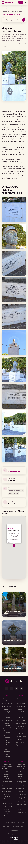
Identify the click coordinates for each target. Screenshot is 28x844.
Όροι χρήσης (20, 822)
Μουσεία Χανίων (21, 723)
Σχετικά (13, 822)
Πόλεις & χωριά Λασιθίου (21, 798)
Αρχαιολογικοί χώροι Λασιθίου (21, 765)
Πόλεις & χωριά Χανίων (21, 732)
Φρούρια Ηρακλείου (7, 755)
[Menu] (25, 2)
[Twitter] (21, 688)
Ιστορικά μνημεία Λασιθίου (21, 782)
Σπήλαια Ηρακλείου (7, 745)
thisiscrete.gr (10, 834)
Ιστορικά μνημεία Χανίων (21, 716)
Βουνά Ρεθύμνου (7, 769)
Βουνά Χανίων (21, 703)
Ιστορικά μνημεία (16, 11)
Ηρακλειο (7, 695)
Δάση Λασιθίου (21, 771)
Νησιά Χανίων (21, 726)
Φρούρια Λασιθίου (21, 812)
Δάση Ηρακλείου (7, 706)
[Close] (19, 526)
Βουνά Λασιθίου (21, 769)
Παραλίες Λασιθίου (21, 794)
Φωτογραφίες (15, 826)
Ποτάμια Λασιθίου (21, 801)
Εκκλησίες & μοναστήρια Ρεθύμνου (7, 776)
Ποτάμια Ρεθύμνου (7, 803)
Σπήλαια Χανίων (21, 739)
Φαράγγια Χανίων (21, 742)
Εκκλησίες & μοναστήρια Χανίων (21, 711)
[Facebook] (11, 688)
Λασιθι (21, 761)
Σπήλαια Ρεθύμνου (7, 806)
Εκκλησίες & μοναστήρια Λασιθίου (21, 776)
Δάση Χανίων (21, 706)
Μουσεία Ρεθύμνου (7, 788)
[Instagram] (6, 688)
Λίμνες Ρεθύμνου (7, 785)
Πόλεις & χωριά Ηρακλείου (7, 736)
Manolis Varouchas (14, 504)
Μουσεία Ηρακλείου (7, 724)
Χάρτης (23, 826)
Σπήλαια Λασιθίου (21, 804)
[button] (14, 545)
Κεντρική (6, 11)
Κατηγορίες (6, 826)
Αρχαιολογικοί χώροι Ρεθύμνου (7, 765)
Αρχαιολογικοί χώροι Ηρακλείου (7, 699)
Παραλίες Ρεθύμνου (7, 795)
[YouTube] (16, 688)
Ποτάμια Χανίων (21, 736)
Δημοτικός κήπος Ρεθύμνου (13, 668)
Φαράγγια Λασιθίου (21, 808)
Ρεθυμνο (7, 761)
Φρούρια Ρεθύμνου (7, 815)
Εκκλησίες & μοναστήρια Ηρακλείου (7, 711)
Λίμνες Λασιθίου (21, 785)
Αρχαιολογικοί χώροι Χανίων (21, 699)
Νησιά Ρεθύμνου (7, 791)
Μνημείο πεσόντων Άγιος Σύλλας (13, 612)
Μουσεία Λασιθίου (21, 788)
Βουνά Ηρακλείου (7, 703)
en (20, 2)
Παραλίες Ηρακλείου (7, 731)
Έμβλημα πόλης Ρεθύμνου (13, 641)
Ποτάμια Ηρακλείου (7, 741)
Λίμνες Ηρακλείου (7, 720)
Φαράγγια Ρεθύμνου (7, 810)
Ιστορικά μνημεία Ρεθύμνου (7, 782)
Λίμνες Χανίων (21, 720)
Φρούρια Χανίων (21, 745)
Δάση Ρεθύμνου (7, 771)
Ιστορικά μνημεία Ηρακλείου (16, 490)
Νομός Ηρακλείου (13, 493)
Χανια (21, 695)
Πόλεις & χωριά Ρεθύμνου (7, 800)
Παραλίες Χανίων (21, 729)
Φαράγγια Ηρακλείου (7, 750)
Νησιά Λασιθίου (21, 791)
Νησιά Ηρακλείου (7, 728)
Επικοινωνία (14, 830)
